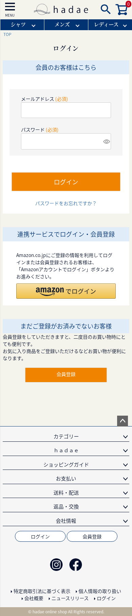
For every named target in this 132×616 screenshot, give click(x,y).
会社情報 (66, 520)
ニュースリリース (70, 598)
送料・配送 (66, 492)
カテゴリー (66, 436)
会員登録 (92, 536)
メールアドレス (44, 98)
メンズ (62, 24)
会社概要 (33, 598)
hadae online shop (49, 611)
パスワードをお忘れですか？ (66, 203)
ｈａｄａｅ (66, 450)
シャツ (18, 24)
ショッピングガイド (66, 464)
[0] (122, 13)
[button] (66, 291)
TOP (7, 34)
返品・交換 (66, 506)
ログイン (40, 536)
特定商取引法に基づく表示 (42, 591)
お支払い (66, 478)
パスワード (40, 129)
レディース (106, 24)
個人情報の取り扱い (100, 591)
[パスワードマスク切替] (106, 141)
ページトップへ (122, 421)
